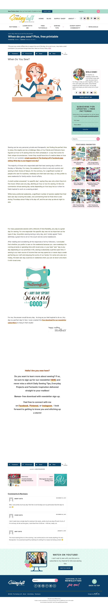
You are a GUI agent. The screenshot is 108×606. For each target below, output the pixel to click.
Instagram (47, 405)
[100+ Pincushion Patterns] (78, 160)
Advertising (30, 594)
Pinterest (33, 405)
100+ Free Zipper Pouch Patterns (78, 183)
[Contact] (98, 18)
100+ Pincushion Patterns (78, 163)
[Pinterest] (91, 18)
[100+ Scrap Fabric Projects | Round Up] (93, 160)
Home (41, 18)
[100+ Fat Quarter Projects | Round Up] (93, 202)
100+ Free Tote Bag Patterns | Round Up (78, 205)
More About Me (86, 97)
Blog (49, 18)
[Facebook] (81, 18)
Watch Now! (65, 568)
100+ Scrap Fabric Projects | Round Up (93, 163)
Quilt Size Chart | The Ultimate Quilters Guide (93, 184)
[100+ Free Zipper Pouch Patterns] (78, 180)
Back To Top (94, 585)
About (71, 18)
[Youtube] (94, 18)
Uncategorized (40, 469)
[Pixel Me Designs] (97, 594)
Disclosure (37, 594)
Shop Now (47, 11)
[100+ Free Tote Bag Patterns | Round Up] (78, 202)
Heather (17, 39)
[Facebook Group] (84, 18)
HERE (49, 48)
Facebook (23, 405)
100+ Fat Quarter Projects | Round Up (93, 205)
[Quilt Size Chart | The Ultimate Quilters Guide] (93, 180)
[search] (98, 11)
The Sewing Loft (22, 18)
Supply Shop (59, 18)
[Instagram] (88, 18)
